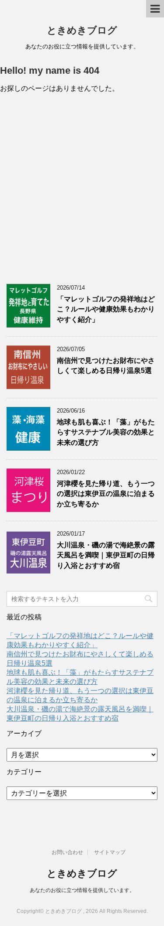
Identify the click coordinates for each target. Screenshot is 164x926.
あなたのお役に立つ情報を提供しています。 (82, 890)
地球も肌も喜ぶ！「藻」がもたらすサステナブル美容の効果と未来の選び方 (106, 432)
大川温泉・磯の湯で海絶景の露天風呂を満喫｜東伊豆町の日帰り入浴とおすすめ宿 (106, 555)
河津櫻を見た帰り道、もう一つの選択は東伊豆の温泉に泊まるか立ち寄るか (106, 494)
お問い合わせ (67, 852)
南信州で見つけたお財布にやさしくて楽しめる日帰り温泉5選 (106, 365)
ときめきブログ (82, 30)
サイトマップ (110, 852)
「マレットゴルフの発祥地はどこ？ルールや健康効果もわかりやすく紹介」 (106, 309)
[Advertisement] (82, 189)
